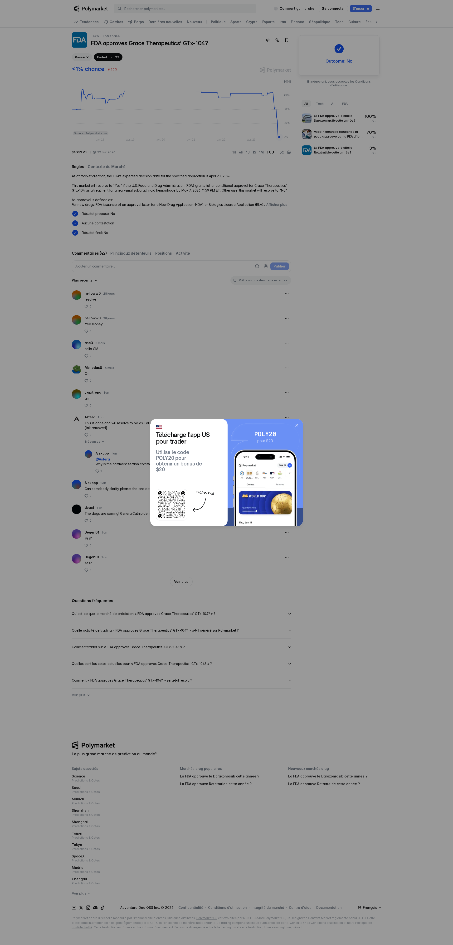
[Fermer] (296, 425)
